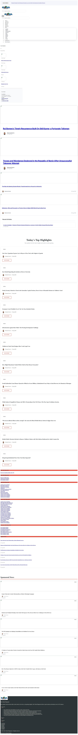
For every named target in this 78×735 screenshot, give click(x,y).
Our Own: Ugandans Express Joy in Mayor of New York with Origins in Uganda (22, 253)
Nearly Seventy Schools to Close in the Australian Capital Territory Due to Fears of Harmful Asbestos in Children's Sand (32, 290)
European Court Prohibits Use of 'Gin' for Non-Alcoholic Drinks (18, 309)
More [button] (6, 27)
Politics (6, 35)
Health (6, 30)
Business (6, 22)
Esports (6, 23)
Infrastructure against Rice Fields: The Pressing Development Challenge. (20, 327)
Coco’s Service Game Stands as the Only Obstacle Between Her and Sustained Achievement (14, 564)
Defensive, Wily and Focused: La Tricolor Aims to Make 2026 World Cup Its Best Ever (24, 208)
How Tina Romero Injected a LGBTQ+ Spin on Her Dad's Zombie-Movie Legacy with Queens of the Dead (24, 668)
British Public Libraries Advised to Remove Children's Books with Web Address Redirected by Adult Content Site (30, 439)
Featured (6, 26)
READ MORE (6, 260)
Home (6, 20)
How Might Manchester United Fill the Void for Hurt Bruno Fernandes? (20, 364)
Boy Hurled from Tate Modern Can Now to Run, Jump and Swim (16, 709)
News (6, 33)
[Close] (0, 48)
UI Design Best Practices (4, 72)
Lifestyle (6, 32)
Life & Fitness (7, 31)
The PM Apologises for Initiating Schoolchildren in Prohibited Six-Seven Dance (12, 550)
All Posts (6, 21)
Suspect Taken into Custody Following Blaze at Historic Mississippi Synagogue (12, 540)
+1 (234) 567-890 (5, 100)
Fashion (6, 25)
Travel (6, 38)
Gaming (6, 28)
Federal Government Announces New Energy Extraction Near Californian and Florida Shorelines (22, 710)
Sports (6, 36)
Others (6, 34)
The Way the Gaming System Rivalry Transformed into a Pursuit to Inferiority (22, 186)
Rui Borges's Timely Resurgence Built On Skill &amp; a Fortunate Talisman (36, 128)
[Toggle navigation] (3, 16)
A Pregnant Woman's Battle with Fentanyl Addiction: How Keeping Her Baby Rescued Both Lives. (23, 714)
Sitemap (9, 732)
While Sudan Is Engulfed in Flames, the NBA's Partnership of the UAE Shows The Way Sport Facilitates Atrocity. (30, 402)
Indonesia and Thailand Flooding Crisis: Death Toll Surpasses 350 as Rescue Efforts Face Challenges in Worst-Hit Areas (18, 545)
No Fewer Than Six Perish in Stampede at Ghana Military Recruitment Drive (19, 715)
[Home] (6, 9)
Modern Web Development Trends (6, 60)
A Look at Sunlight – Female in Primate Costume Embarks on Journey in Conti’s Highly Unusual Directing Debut (28, 225)
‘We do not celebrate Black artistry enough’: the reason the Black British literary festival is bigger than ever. (29, 420)
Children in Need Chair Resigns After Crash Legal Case (16, 346)
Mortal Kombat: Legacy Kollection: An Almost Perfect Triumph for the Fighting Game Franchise (22, 713)
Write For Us (3, 732)
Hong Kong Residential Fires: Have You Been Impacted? (16, 457)
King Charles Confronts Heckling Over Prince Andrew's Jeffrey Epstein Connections (20, 711)
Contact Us (7, 40)
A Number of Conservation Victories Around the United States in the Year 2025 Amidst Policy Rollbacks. (23, 650)
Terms (7, 732)
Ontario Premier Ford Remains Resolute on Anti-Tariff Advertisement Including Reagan (26, 2)
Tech (6, 37)
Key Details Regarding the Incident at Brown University (16, 272)
